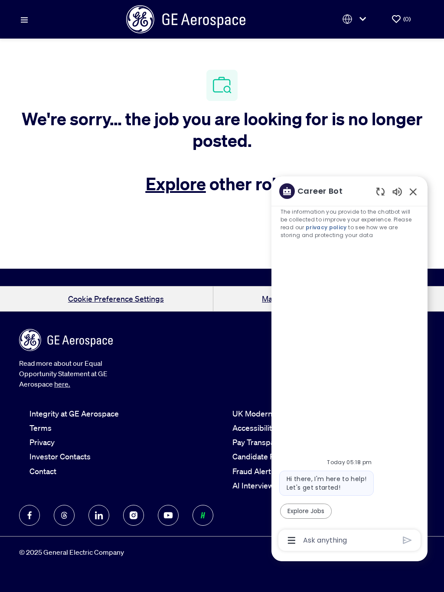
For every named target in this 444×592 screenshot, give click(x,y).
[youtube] (168, 515)
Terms (40, 428)
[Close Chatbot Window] (413, 191)
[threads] (64, 515)
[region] (349, 365)
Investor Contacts (60, 456)
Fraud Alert (251, 471)
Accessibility (254, 428)
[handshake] (203, 515)
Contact (42, 471)
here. (62, 384)
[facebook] (29, 515)
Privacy (42, 442)
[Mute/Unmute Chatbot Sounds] (397, 191)
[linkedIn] (98, 515)
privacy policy (326, 227)
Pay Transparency (263, 442)
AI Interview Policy (264, 485)
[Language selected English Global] (356, 19)
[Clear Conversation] (380, 191)
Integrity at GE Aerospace (74, 413)
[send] (407, 540)
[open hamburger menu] (24, 19)
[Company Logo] (185, 18)
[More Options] (291, 540)
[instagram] (133, 515)
